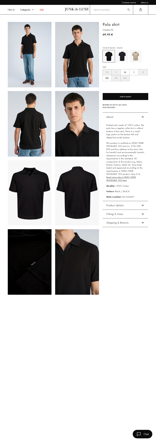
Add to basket (125, 96)
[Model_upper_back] (29, 124)
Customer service (129, 2)
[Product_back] (77, 193)
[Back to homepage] (77, 9)
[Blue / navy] (122, 56)
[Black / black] (109, 56)
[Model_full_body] (29, 54)
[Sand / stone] (135, 56)
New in (11, 9)
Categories (25, 9)
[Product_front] (29, 193)
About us (144, 2)
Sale (42, 9)
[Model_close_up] (77, 124)
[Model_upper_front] (77, 54)
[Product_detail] (29, 262)
